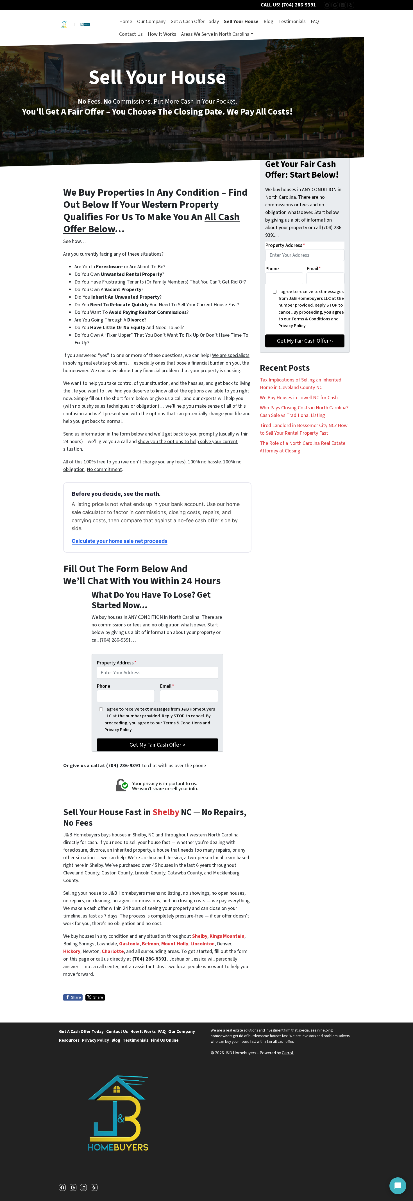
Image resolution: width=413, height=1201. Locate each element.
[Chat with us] (397, 1185)
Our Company (151, 21)
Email (167, 686)
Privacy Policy (95, 1040)
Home (125, 21)
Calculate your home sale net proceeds (119, 541)
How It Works (162, 34)
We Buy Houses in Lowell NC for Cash (299, 397)
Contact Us (131, 34)
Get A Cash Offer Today (195, 21)
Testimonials (292, 21)
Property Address (117, 662)
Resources (69, 1040)
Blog (268, 21)
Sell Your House (241, 21)
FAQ (315, 21)
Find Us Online (165, 1040)
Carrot (288, 1053)
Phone (103, 686)
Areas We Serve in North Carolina (215, 34)
